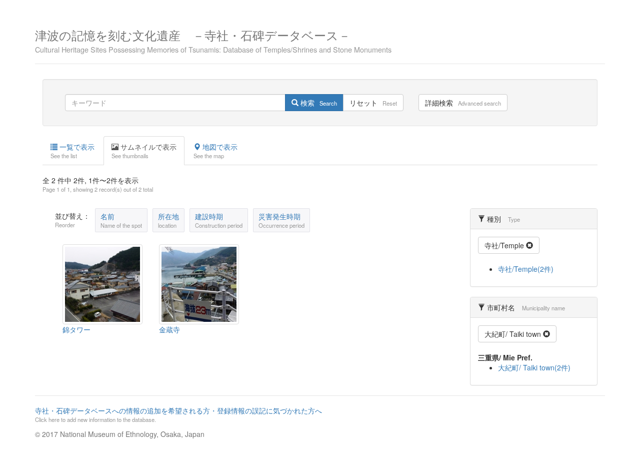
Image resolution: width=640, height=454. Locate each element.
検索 (317, 103)
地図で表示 (216, 151)
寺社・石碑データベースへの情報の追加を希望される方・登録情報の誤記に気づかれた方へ (178, 414)
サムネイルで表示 (144, 151)
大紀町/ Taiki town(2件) (534, 367)
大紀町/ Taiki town (513, 334)
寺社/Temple (505, 245)
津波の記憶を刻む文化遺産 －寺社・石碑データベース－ (213, 40)
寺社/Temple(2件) (526, 269)
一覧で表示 (72, 151)
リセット (373, 103)
